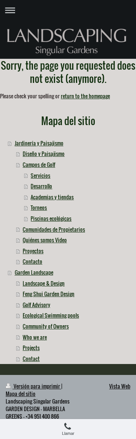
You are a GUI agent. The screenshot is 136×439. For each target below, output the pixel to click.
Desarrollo (41, 186)
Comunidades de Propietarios (54, 229)
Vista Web (119, 386)
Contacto (32, 261)
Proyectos (33, 251)
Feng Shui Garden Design (48, 294)
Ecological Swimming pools (51, 315)
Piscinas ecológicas (51, 218)
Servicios (40, 175)
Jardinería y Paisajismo (39, 143)
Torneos (39, 207)
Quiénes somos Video (45, 240)
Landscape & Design (44, 283)
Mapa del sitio (21, 394)
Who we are (35, 337)
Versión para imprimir (36, 386)
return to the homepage (85, 96)
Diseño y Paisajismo (44, 154)
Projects (31, 348)
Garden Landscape (34, 272)
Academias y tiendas (52, 197)
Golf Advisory (36, 305)
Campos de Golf (39, 164)
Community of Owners (46, 326)
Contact (31, 359)
